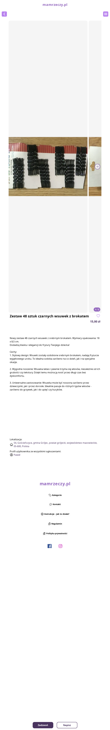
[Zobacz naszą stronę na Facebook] (50, 546)
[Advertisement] (78, 330)
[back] (4, 14)
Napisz (67, 725)
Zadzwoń (43, 725)
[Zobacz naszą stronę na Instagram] (60, 546)
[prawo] (97, 166)
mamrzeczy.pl (55, 4)
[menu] (105, 14)
